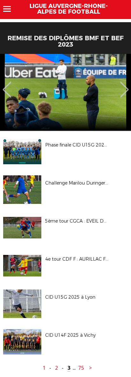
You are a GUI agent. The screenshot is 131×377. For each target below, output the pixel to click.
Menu (10, 9)
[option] (65, 92)
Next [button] (124, 85)
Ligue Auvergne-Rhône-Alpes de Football (69, 9)
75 (81, 368)
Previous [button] (6, 85)
